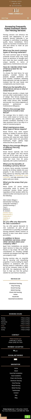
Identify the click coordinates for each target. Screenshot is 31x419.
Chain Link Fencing (16, 378)
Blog (16, 398)
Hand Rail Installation (16, 373)
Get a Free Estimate (17, 5)
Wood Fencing (16, 385)
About (16, 371)
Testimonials (16, 390)
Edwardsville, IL (7, 214)
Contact (16, 393)
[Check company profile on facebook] (14, 359)
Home (16, 368)
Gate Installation (16, 376)
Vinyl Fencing (16, 383)
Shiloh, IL (5, 220)
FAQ (16, 395)
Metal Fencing (16, 388)
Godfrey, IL (6, 218)
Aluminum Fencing (16, 380)
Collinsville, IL (7, 216)
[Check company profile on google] (16, 359)
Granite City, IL (7, 213)
